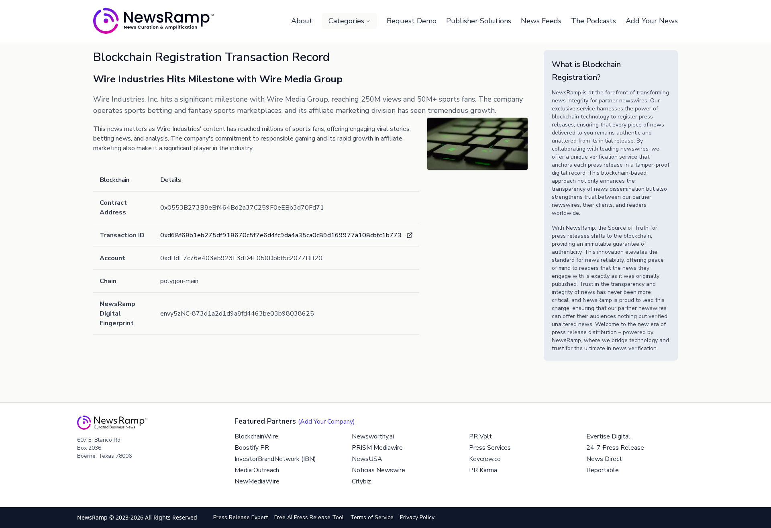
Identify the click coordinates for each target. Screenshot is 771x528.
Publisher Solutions (478, 21)
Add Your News (652, 21)
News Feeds (541, 21)
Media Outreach (257, 470)
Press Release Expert (240, 517)
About (301, 21)
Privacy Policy (417, 517)
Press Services (490, 447)
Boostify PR (252, 447)
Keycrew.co (485, 459)
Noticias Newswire (378, 470)
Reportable (602, 470)
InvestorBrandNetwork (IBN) (275, 459)
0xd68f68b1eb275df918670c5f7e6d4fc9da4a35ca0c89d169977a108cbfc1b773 (281, 235)
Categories (346, 21)
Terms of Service (372, 517)
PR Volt (480, 436)
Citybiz (361, 481)
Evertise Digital (608, 436)
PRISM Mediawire (377, 447)
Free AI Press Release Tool (309, 517)
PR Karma (483, 470)
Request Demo (411, 21)
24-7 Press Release (615, 447)
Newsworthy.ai (373, 436)
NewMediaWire (257, 481)
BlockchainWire (256, 436)
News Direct (604, 459)
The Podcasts (593, 21)
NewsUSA (367, 459)
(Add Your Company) (326, 421)
